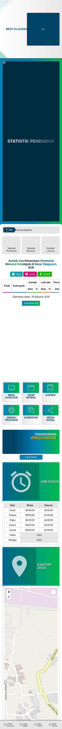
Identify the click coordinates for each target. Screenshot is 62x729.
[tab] (11, 245)
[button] (11, 245)
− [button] (9, 597)
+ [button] (9, 592)
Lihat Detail (31, 457)
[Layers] (53, 592)
